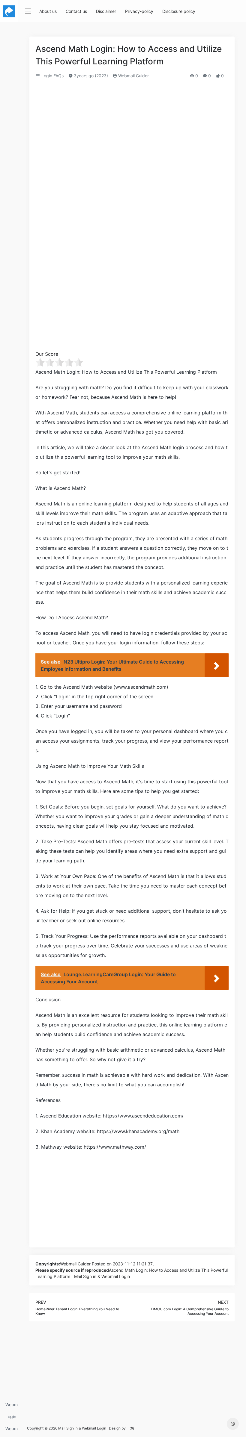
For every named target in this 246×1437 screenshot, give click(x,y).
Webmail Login (11, 1406)
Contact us (76, 11)
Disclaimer (106, 11)
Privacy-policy (139, 11)
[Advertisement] (132, 135)
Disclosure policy (178, 11)
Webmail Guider (133, 75)
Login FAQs (10, 1418)
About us (48, 11)
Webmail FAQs (11, 1430)
